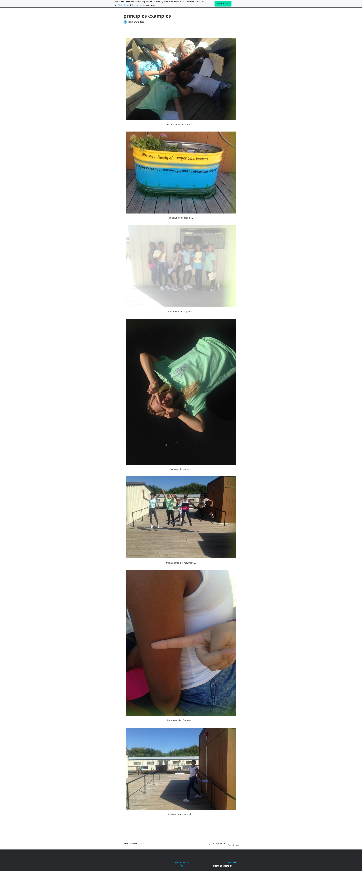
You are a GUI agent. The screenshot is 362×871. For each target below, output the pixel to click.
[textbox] (181, 430)
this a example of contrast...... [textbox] (181, 720)
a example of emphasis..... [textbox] (181, 469)
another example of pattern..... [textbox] (181, 311)
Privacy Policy (123, 5)
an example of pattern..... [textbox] (181, 218)
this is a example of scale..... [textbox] (181, 814)
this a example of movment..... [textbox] (181, 563)
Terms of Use (137, 5)
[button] (210, 843)
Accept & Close (223, 4)
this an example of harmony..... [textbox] (181, 124)
